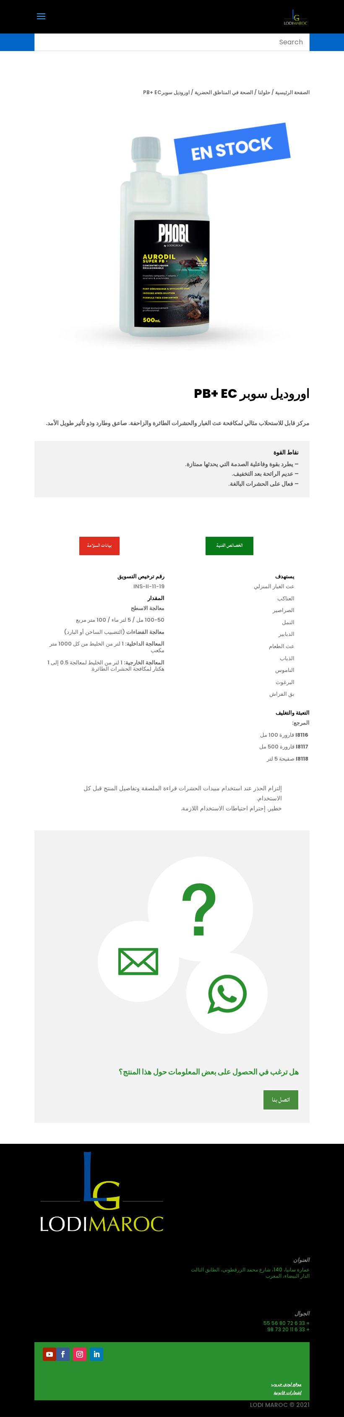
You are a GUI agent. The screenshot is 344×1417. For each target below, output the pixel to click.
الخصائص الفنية (229, 545)
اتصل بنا (281, 1100)
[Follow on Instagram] (79, 1354)
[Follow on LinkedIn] (96, 1354)
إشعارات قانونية (287, 1392)
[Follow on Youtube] (49, 1354)
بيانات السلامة (99, 545)
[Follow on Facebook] (63, 1354)
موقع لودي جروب (286, 1384)
